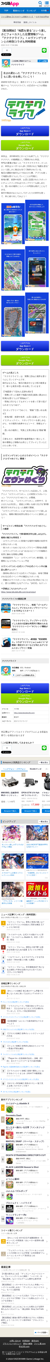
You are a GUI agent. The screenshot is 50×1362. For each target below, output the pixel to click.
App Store (25, 131)
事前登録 (17, 22)
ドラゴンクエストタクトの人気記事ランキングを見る (21, 1079)
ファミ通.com (40, 1343)
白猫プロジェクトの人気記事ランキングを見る (18, 1029)
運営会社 (35, 1340)
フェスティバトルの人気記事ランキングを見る (18, 1054)
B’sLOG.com (24, 1346)
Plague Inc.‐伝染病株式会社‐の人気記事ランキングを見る (21, 1067)
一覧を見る (43, 762)
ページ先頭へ (42, 1332)
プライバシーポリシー (12, 1343)
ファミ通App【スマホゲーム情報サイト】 (17, 16)
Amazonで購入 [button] (10, 811)
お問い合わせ (15, 1340)
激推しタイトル (30, 22)
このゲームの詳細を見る (24, 675)
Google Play (25, 145)
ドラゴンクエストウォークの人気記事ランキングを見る (21, 1017)
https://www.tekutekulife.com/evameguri (18, 591)
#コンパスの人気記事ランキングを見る (16, 1002)
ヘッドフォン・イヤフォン (14, 769)
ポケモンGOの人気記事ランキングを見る (17, 1092)
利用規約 (26, 1340)
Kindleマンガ (35, 769)
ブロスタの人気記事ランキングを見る (15, 1042)
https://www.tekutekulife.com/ (24, 713)
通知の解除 (27, 1343)
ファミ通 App (10, 4)
